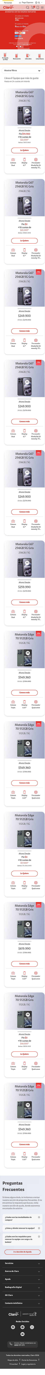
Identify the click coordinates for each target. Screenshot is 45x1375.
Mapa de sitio (13, 1360)
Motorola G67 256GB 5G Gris (24, 94)
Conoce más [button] (24, 331)
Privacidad (14, 1364)
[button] (33, 7)
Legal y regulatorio (28, 1364)
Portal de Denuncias (29, 1360)
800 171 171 (19, 1345)
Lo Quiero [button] (24, 150)
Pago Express (27, 2)
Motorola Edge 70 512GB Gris (24, 636)
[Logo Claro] (8, 7)
